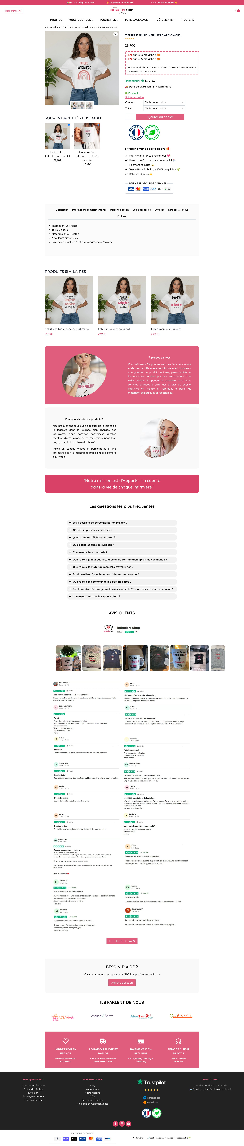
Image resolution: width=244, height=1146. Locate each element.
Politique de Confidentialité (92, 1103)
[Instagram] (122, 1124)
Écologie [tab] (122, 216)
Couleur (130, 102)
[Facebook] (115, 1124)
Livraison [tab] (159, 209)
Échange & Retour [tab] (178, 209)
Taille (128, 108)
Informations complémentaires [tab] (89, 209)
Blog (92, 1085)
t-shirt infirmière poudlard (114, 329)
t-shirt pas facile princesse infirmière (67, 329)
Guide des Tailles (33, 1089)
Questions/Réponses (33, 1085)
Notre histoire (92, 1092)
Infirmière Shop (52, 27)
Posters (188, 19)
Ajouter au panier (160, 117)
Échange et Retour (33, 1096)
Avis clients (92, 1089)
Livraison (33, 1092)
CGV (92, 1096)
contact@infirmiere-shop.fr (216, 1089)
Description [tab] (62, 209)
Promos (56, 19)
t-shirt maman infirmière (166, 329)
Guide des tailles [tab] (142, 209)
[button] (115, 34)
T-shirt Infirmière (71, 27)
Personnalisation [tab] (119, 209)
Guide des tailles (134, 97)
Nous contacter (33, 1100)
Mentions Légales (92, 1100)
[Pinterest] (128, 1124)
